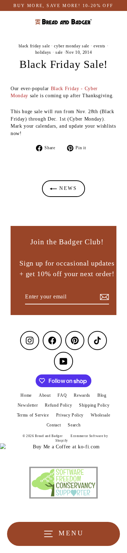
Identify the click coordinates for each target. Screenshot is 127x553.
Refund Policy (58, 405)
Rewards (82, 395)
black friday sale (34, 45)
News (67, 188)
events (99, 45)
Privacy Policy (70, 415)
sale (59, 52)
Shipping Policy (94, 405)
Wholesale (100, 415)
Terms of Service (33, 415)
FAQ (62, 395)
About (44, 395)
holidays (43, 52)
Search (74, 425)
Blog (102, 395)
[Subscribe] (103, 297)
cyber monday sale (71, 45)
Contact (54, 425)
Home (26, 395)
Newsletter (28, 405)
